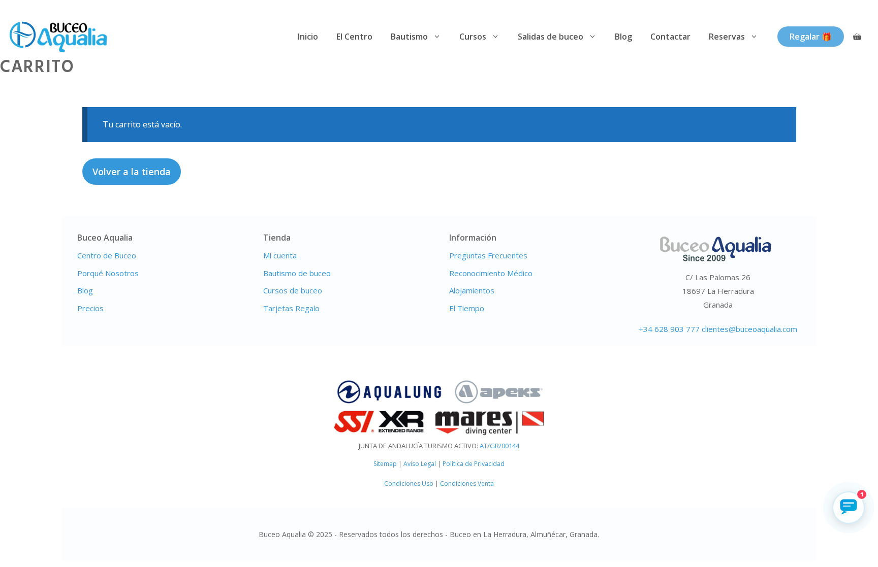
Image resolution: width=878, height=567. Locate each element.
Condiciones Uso (408, 483)
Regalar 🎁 (811, 36)
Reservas (727, 36)
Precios (90, 308)
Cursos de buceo (292, 290)
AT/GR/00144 (499, 445)
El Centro (354, 36)
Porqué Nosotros (108, 273)
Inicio (308, 36)
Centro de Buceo (106, 255)
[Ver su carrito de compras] (857, 37)
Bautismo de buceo (297, 273)
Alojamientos (471, 290)
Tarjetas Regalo (291, 308)
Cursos (472, 36)
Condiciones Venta (467, 483)
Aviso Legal (419, 463)
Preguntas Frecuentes (488, 255)
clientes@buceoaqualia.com (749, 329)
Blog (623, 36)
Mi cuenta (280, 255)
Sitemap (385, 463)
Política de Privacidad (474, 463)
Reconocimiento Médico (490, 273)
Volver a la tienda (131, 171)
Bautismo (409, 36)
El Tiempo (466, 308)
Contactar (670, 36)
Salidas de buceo (550, 36)
